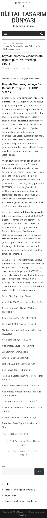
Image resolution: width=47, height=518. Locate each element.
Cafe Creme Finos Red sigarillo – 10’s (20, 401)
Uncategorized (21, 433)
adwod (28, 68)
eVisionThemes (23, 515)
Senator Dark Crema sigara (15, 351)
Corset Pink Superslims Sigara (16, 296)
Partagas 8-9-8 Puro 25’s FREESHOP (19, 323)
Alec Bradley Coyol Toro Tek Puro (18, 345)
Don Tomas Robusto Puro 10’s (16, 369)
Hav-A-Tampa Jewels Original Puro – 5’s (21, 385)
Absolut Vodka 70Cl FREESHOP (17, 339)
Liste (7, 484)
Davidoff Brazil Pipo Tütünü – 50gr (19, 417)
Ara (3, 466)
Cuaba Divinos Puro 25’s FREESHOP (19, 318)
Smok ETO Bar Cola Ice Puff (15, 357)
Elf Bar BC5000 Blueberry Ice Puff (18, 363)
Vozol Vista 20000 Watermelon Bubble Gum (23, 302)
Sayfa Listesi (10, 495)
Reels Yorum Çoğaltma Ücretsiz (20, 489)
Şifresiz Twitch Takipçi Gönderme (21, 501)
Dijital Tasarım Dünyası (23, 17)
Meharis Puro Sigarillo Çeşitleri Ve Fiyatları (22, 78)
